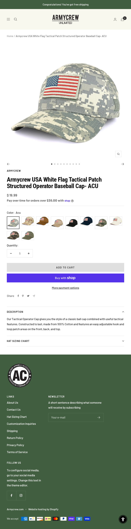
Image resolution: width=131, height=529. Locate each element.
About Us (12, 402)
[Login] (115, 19)
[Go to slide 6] (67, 164)
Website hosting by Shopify (43, 509)
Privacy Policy (15, 445)
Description (15, 311)
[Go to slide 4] (60, 164)
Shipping (12, 430)
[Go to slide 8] (73, 164)
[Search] (15, 19)
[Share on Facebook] (18, 296)
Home (10, 36)
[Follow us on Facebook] (11, 495)
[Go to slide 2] (54, 164)
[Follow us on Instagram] (21, 495)
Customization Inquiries (21, 423)
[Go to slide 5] (63, 164)
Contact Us (13, 409)
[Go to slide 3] (57, 164)
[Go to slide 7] (70, 164)
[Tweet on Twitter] (28, 296)
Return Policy (15, 437)
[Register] (98, 417)
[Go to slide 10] (79, 164)
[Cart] (122, 19)
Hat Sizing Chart (18, 341)
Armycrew (14, 170)
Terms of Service (17, 452)
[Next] (122, 164)
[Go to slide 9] (76, 164)
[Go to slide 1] (51, 164)
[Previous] (8, 164)
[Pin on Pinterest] (23, 296)
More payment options (65, 287)
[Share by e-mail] (34, 296)
